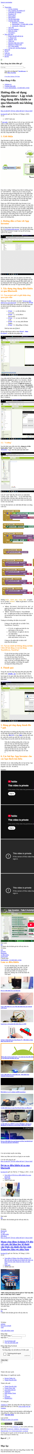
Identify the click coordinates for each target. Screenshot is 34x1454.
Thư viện (11, 27)
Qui (6, 1395)
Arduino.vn (4, 1405)
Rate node (4, 943)
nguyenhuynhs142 (10, 1390)
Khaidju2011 (8, 1398)
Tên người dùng (6, 1335)
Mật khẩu (4, 1337)
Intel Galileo (12, 16)
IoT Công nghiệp (13, 46)
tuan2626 (7, 1396)
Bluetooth (4, 953)
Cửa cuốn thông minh (7, 1330)
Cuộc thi (7, 53)
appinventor (4, 956)
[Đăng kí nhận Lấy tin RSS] (9, 1419)
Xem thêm (19, 1260)
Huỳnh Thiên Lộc (10, 1378)
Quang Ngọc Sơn (10, 1388)
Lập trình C (11, 32)
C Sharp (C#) (12, 38)
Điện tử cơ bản (12, 31)
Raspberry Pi (12, 14)
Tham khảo (8, 7)
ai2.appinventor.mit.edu (12, 229)
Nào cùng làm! (9, 34)
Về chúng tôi (8, 55)
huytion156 (4, 114)
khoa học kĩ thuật (6, 1325)
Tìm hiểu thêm (9, 1415)
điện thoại (4, 1236)
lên (2, 945)
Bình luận (7, 1178)
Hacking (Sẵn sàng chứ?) (15, 43)
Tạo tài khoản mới (10, 1341)
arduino (3, 1324)
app (2, 950)
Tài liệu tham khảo (13, 19)
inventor (3, 951)
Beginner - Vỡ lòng (18, 22)
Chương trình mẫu (13, 21)
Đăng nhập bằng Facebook (9, 1346)
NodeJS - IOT (12, 39)
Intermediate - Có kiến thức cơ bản (22, 24)
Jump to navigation (6, 2)
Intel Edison (11, 17)
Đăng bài (7, 49)
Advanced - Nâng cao (18, 26)
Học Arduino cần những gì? (16, 10)
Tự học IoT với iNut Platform (17, 48)
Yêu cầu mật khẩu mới (11, 1342)
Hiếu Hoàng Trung (10, 1393)
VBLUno (11, 41)
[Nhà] (1, 60)
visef (2, 1327)
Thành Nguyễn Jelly (11, 1380)
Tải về (6, 51)
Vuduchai (7, 1391)
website (13, 1434)
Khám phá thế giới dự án (15, 36)
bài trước (5, 122)
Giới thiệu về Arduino (14, 12)
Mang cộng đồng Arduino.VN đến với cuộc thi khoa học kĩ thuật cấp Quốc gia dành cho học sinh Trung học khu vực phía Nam (17, 1245)
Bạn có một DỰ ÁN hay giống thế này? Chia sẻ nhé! (16, 111)
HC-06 (3, 1232)
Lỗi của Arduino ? (13, 29)
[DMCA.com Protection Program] (6, 1424)
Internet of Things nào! (15, 44)
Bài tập (7, 56)
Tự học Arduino (13, 9)
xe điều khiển (5, 955)
